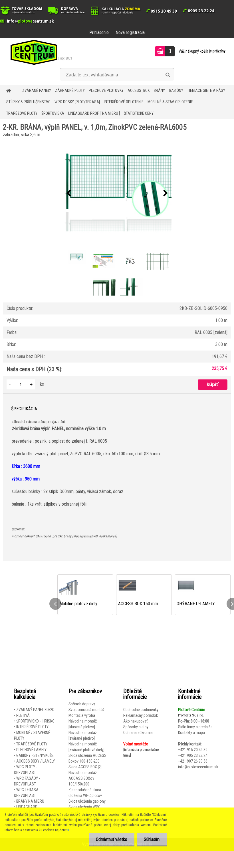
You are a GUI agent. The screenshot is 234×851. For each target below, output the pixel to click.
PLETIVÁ (23, 715)
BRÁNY (159, 90)
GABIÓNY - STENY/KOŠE (35, 755)
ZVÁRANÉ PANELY (36, 90)
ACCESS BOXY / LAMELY (35, 761)
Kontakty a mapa (191, 732)
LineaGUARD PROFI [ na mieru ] (94, 113)
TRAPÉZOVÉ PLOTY (21, 113)
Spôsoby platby (135, 727)
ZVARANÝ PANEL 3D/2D (35, 709)
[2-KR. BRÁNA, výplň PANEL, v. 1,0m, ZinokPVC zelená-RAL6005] (117, 193)
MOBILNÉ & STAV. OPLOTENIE (170, 102)
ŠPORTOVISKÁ (52, 113)
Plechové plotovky (106, 90)
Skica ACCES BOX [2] (85, 767)
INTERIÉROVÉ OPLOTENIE (124, 102)
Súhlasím (152, 839)
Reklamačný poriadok (140, 715)
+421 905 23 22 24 (192, 755)
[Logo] (39, 52)
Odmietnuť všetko (111, 839)
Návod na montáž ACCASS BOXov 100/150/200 (82, 778)
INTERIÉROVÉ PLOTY (32, 727)
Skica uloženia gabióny (87, 801)
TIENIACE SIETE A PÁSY (206, 90)
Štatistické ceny (139, 113)
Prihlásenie (99, 32)
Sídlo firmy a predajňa (195, 727)
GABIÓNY (176, 90)
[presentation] (68, 193)
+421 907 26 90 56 (192, 761)
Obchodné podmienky (140, 709)
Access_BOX (139, 90)
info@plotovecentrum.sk (198, 767)
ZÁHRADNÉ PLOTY (70, 90)
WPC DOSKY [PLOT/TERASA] (77, 102)
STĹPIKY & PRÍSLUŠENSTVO (28, 102)
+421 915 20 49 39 (192, 749)
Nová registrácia (130, 32)
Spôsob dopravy (81, 704)
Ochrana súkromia (138, 732)
